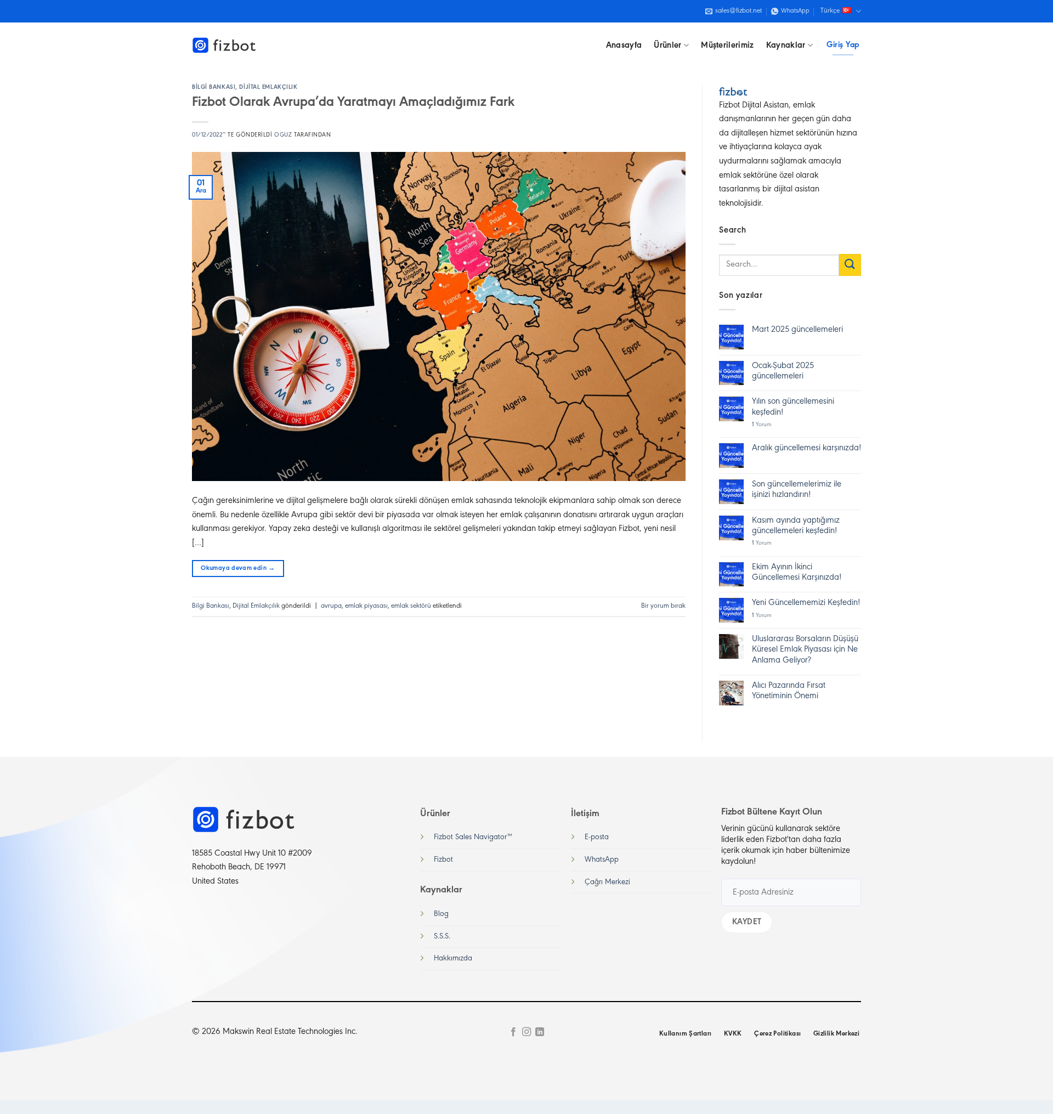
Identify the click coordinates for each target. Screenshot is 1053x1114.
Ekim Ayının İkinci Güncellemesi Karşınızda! (796, 572)
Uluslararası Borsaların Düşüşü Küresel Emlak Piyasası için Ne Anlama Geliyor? (805, 649)
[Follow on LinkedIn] (539, 1032)
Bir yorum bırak (663, 606)
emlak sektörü (411, 606)
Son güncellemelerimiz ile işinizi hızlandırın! (796, 489)
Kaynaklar (786, 45)
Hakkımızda (453, 958)
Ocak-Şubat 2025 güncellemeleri (783, 371)
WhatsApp (602, 860)
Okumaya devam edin (238, 568)
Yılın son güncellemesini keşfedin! (793, 406)
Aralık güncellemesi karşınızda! (806, 448)
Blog (441, 914)
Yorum (762, 425)
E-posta (597, 837)
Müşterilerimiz (727, 45)
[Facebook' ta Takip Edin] (512, 1032)
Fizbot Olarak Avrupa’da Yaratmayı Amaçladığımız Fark (353, 102)
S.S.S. (442, 936)
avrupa (331, 606)
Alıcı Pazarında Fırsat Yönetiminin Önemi (788, 690)
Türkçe (830, 11)
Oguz (283, 135)
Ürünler (667, 45)
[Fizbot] (225, 45)
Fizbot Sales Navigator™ (473, 837)
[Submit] (850, 264)
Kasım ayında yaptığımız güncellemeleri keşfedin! (796, 525)
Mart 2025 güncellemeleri (797, 329)
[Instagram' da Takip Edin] (526, 1032)
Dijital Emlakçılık (268, 87)
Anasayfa (624, 45)
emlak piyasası (366, 606)
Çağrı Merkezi (607, 882)
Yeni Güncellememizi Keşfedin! (806, 602)
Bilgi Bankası (213, 87)
